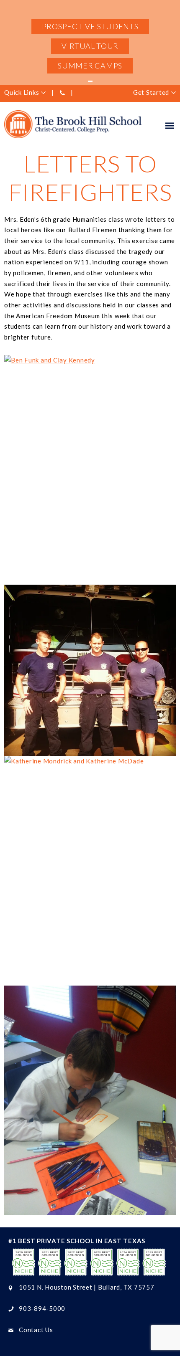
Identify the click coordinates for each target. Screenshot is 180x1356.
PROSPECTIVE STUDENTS (90, 26)
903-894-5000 (42, 1308)
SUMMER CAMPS (90, 65)
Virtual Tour (90, 46)
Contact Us (36, 1329)
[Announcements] (90, 81)
